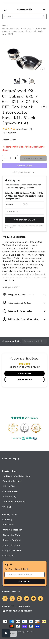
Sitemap (6, 506)
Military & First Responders (16, 476)
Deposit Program (11, 535)
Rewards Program (11, 540)
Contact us (8, 555)
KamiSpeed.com (25, 632)
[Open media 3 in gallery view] (32, 81)
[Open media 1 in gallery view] (17, 81)
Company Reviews (11, 550)
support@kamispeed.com (19, 610)
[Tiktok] (40, 598)
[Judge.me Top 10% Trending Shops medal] (36, 428)
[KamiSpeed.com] (24, 10)
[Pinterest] (33, 598)
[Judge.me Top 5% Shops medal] (24, 428)
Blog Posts (7, 524)
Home (5, 25)
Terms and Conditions (13, 501)
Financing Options (11, 481)
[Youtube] (26, 598)
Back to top (9, 459)
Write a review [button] (24, 373)
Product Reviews (11, 545)
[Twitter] (12, 598)
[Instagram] (19, 598)
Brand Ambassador (12, 529)
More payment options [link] (24, 172)
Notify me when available (24, 220)
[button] (24, 16)
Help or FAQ (8, 486)
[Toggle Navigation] (5, 9)
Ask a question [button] (24, 379)
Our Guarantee (9, 491)
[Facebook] (5, 598)
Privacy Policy (9, 496)
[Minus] (5, 158)
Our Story (7, 519)
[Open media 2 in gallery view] (24, 81)
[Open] (6, 633)
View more (8, 280)
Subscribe (24, 581)
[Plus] (15, 158)
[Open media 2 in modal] (24, 58)
